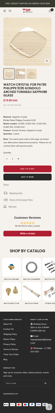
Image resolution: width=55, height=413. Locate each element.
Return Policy (9, 339)
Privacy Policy (9, 344)
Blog (5, 359)
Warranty (12, 206)
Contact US (8, 329)
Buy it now (27, 177)
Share (6, 185)
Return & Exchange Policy (21, 200)
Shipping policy (16, 193)
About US (7, 324)
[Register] (45, 383)
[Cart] (50, 10)
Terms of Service (10, 349)
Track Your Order (11, 354)
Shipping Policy (10, 334)
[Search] (10, 11)
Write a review (27, 233)
